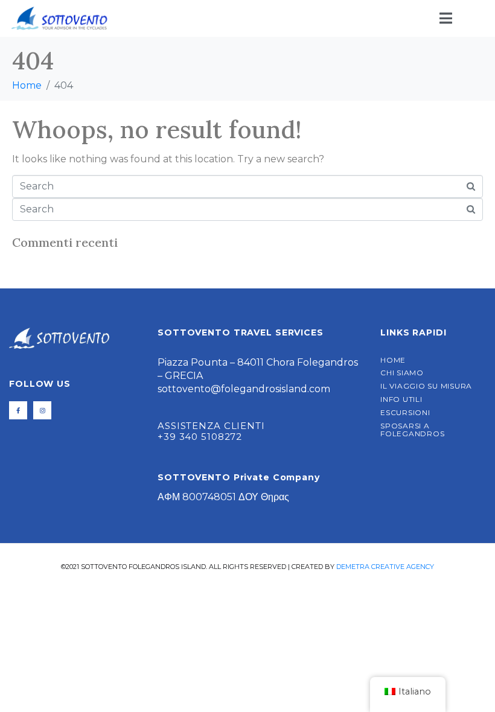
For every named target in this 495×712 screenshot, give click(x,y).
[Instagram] (42, 410)
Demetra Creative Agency (385, 566)
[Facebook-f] (18, 410)
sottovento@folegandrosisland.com (244, 389)
